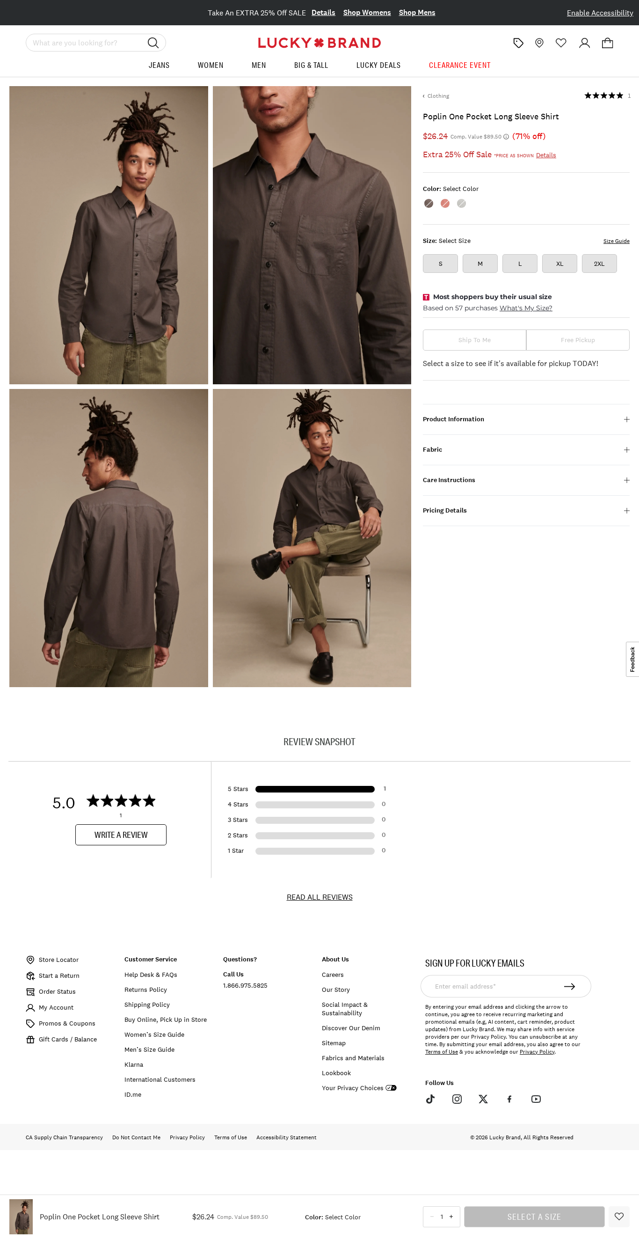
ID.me (132, 1094)
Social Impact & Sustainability (345, 1008)
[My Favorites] (561, 43)
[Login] (584, 43)
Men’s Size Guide (149, 1049)
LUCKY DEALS (378, 65)
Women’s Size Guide (154, 1034)
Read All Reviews (320, 897)
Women (211, 65)
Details (323, 12)
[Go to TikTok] (430, 1099)
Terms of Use (441, 1052)
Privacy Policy (537, 1052)
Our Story (336, 989)
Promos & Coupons (67, 1023)
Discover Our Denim (351, 1028)
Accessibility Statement (286, 1137)
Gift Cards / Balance (68, 1039)
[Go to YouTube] (536, 1099)
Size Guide (616, 241)
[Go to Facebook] (509, 1099)
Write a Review (121, 834)
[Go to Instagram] (456, 1099)
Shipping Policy (147, 1004)
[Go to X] (483, 1099)
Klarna (133, 1064)
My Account (56, 1007)
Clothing (438, 96)
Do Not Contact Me (136, 1137)
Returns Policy (145, 989)
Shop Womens (367, 12)
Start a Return (59, 975)
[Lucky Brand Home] (319, 42)
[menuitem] (159, 68)
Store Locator (59, 959)
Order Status (57, 991)
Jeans (159, 65)
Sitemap (334, 1043)
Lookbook (336, 1073)
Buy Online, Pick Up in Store (165, 1019)
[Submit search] (153, 42)
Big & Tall (311, 65)
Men (259, 65)
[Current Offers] (518, 43)
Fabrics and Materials (353, 1058)
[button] (607, 43)
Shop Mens (417, 12)
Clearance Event (460, 65)
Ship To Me (474, 340)
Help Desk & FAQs (150, 974)
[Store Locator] (538, 43)
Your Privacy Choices (353, 1088)
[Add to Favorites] (619, 1216)
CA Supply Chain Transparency (64, 1137)
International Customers (160, 1079)
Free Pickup (578, 340)
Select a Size (535, 1216)
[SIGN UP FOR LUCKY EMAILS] (570, 986)
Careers (333, 974)
